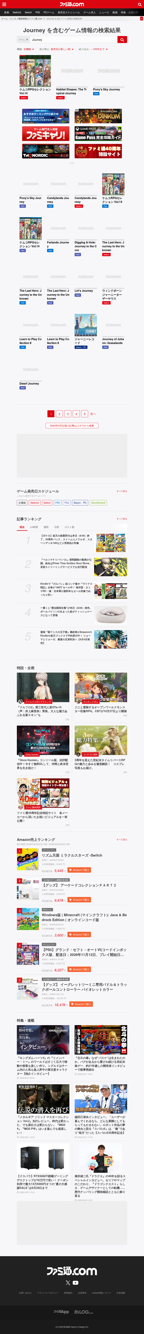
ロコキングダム (90, 701)
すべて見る (122, 491)
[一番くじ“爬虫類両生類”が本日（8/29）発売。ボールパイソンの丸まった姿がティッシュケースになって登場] (110, 615)
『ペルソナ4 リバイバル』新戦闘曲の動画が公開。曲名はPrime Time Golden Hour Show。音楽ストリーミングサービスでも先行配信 (66, 563)
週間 (46, 527)
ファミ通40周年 (33, 807)
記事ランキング (29, 519)
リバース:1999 (90, 754)
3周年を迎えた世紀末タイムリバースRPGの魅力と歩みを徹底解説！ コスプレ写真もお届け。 (100, 764)
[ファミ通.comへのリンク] (72, 4)
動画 (115, 12)
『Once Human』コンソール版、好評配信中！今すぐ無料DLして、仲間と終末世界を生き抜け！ (42, 764)
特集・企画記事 (129, 12)
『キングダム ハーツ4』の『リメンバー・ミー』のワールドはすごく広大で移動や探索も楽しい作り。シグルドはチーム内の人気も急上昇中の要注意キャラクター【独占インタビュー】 (42, 1066)
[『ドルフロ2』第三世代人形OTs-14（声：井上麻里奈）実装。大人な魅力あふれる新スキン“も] (43, 687)
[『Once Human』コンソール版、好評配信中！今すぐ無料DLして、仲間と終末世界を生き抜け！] (43, 740)
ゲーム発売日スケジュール (38, 491)
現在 (22, 527)
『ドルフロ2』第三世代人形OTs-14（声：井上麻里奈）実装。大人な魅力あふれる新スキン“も (42, 711)
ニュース (104, 12)
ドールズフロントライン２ (38, 701)
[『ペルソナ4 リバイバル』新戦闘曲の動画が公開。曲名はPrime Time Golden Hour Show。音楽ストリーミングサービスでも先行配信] (110, 567)
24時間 (34, 527)
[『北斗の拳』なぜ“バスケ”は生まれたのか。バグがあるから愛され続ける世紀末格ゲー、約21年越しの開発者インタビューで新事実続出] (101, 1040)
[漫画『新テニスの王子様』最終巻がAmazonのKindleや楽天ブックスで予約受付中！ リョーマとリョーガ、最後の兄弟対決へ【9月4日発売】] (110, 639)
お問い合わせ (25, 1292)
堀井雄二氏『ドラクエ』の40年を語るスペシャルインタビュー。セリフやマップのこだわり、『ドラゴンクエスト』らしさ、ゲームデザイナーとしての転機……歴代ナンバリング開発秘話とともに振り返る (100, 1186)
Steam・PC (80, 502)
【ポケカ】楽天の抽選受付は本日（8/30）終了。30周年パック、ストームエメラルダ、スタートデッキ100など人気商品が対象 (66, 539)
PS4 (66, 502)
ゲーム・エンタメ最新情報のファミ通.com (21, 18)
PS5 (37, 12)
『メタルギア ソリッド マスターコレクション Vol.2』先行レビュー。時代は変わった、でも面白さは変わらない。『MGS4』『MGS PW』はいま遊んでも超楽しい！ (43, 1125)
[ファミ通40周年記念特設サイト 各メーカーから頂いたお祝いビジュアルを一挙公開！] (43, 793)
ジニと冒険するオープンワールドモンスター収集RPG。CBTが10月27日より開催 (101, 709)
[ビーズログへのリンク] (84, 1312)
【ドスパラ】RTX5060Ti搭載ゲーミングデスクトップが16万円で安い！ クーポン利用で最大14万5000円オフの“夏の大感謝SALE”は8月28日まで (42, 1182)
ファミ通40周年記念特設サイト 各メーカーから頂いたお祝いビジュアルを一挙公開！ (42, 817)
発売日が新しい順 (60, 49)
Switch (28, 12)
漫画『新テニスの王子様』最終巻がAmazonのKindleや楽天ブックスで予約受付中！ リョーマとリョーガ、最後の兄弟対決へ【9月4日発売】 (66, 637)
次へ (93, 414)
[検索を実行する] (122, 39)
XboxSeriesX (98, 502)
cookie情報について (101, 1292)
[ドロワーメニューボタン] (4, 4)
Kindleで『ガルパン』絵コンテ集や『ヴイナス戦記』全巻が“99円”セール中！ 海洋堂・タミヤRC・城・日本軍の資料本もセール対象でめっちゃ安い (66, 589)
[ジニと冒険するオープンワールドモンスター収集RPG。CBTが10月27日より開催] (101, 687)
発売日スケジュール (69, 12)
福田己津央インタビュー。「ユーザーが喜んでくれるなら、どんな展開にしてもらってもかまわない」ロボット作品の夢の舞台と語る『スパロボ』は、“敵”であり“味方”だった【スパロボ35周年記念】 (100, 1125)
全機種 (27, 49)
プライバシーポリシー (47, 1292)
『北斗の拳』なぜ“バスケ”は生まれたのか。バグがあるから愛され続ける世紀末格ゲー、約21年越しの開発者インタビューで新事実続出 (100, 1064)
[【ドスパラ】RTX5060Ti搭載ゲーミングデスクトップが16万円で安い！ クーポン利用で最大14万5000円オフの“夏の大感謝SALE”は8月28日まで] (43, 1158)
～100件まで (97, 49)
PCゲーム (49, 12)
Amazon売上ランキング (36, 839)
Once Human (32, 754)
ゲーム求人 (89, 12)
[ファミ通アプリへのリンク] (61, 1312)
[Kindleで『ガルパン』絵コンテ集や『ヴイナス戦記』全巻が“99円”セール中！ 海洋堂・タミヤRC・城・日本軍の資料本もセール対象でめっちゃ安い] (110, 591)
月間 (56, 527)
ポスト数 (69, 527)
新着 (6, 12)
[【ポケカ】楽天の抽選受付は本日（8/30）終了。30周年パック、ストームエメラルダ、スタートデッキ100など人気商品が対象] (110, 543)
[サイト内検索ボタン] (140, 4)
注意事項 (82, 1292)
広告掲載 (121, 1292)
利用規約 (68, 1292)
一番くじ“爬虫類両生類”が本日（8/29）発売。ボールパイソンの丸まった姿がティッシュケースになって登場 (66, 611)
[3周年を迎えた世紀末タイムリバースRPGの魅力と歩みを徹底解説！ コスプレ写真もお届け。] (101, 740)
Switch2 (17, 12)
